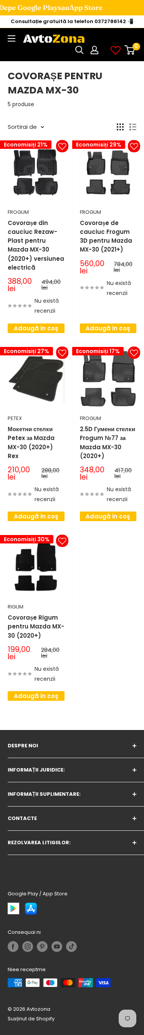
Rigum (15, 606)
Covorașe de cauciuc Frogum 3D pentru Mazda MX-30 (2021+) (106, 236)
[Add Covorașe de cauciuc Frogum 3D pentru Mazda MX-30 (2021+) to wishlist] (134, 146)
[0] (130, 50)
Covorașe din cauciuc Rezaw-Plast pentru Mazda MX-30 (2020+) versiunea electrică (36, 245)
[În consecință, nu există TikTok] (71, 946)
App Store (67, 7)
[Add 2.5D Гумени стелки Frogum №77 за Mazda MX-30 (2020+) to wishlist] (134, 353)
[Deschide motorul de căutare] (79, 50)
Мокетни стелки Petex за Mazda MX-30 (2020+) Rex (31, 442)
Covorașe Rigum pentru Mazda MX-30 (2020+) (36, 626)
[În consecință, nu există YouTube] (56, 946)
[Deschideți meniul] (11, 38)
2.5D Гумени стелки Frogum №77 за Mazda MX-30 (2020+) (107, 442)
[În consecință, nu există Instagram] (27, 946)
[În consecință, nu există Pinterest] (42, 946)
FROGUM (18, 212)
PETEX (15, 418)
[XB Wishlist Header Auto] (115, 50)
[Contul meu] (94, 50)
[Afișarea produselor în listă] (132, 126)
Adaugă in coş (36, 328)
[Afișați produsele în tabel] (120, 126)
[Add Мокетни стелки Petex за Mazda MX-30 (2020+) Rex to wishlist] (62, 353)
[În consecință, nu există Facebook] (13, 946)
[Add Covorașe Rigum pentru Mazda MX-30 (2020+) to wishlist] (62, 541)
